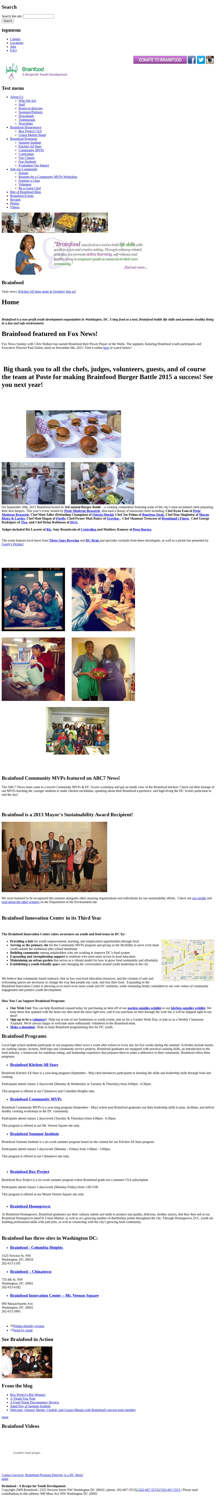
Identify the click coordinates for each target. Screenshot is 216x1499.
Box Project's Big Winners (27, 1395)
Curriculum (26, 154)
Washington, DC (19, 560)
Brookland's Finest (175, 518)
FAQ (13, 50)
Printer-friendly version (29, 1326)
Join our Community (24, 169)
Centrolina (89, 529)
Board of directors (31, 108)
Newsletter (26, 123)
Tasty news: (10, 291)
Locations (16, 43)
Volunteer (25, 184)
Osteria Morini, (103, 514)
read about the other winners (20, 902)
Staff (22, 104)
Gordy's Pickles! (13, 544)
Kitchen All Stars (30, 146)
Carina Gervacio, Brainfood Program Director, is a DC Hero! (42, 1475)
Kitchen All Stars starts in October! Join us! (47, 291)
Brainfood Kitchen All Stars (34, 1064)
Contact (15, 39)
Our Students (27, 161)
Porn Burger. (142, 529)
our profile (199, 898)
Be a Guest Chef (30, 188)
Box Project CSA (30, 131)
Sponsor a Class (29, 180)
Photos (14, 203)
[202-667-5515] (147, 1490)
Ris (48, 529)
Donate (23, 173)
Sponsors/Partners (30, 112)
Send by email (23, 1330)
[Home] (47, 79)
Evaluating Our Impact (34, 165)
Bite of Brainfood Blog (25, 192)
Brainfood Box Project (29, 1171)
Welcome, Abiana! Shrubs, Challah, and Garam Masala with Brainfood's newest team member (73, 1410)
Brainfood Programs (23, 139)
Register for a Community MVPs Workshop (48, 177)
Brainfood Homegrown (25, 127)
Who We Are (27, 100)
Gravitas (113, 518)
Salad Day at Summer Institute (30, 1406)
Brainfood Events (22, 196)
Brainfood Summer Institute (34, 1134)
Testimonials (27, 120)
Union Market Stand (32, 135)
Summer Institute (30, 142)
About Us (16, 97)
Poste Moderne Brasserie (82, 511)
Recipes (15, 199)
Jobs (13, 46)
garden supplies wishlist (144, 1008)
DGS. (74, 522)
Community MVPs (31, 150)
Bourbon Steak (153, 514)
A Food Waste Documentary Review (34, 1402)
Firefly (60, 518)
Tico (24, 522)
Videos (14, 207)
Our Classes (27, 158)
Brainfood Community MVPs (36, 1099)
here (106, 347)
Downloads (26, 116)
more (5, 1417)
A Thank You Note (22, 1398)
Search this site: (12, 16)
